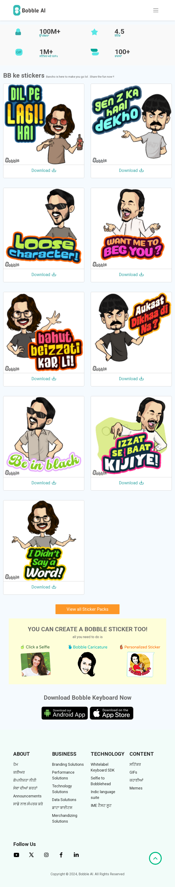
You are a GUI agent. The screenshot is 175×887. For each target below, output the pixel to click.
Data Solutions (64, 799)
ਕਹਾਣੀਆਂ (136, 780)
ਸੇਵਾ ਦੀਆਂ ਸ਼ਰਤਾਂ (25, 788)
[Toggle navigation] (156, 10)
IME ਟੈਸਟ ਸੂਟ (101, 805)
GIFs (133, 772)
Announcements (27, 796)
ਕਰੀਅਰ (19, 772)
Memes (136, 788)
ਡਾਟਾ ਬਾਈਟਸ (62, 807)
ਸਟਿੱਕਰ (135, 764)
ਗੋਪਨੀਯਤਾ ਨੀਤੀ (24, 780)
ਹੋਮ (15, 764)
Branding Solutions (68, 764)
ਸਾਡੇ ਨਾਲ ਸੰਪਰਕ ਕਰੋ (28, 804)
